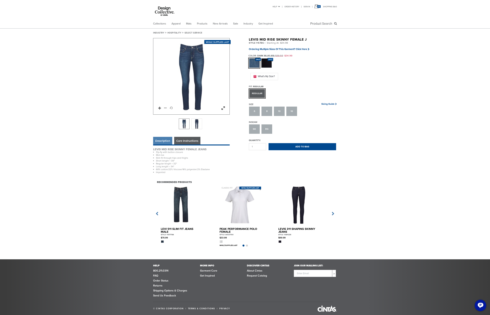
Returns (158, 286)
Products (202, 24)
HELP (275, 6)
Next (333, 214)
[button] (191, 76)
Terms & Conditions (201, 308)
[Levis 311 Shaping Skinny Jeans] (298, 205)
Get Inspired (265, 24)
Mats (189, 24)
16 (292, 111)
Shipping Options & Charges (170, 291)
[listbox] (191, 124)
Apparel (176, 24)
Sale (235, 24)
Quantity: (255, 140)
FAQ (155, 276)
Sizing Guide (328, 104)
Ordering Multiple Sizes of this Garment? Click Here (278, 49)
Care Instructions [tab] (187, 141)
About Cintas (254, 271)
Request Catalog (257, 276)
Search (322, 23)
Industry (248, 24)
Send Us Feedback (164, 296)
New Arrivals (220, 24)
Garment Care (208, 271)
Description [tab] (162, 141)
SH (254, 129)
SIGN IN (307, 6)
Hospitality (174, 32)
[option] (184, 123)
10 (279, 111)
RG (267, 129)
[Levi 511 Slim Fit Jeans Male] (181, 205)
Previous (157, 214)
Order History (291, 6)
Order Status (160, 281)
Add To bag (302, 146)
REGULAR (257, 93)
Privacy (224, 308)
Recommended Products (174, 182)
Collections (159, 24)
